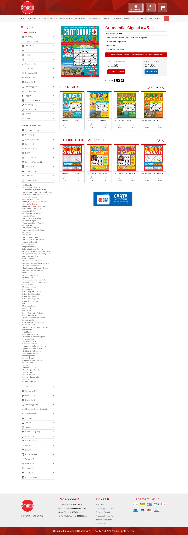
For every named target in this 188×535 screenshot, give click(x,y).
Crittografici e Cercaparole (32, 209)
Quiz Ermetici (27, 329)
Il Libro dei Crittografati (31, 294)
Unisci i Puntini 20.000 (30, 382)
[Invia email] (122, 81)
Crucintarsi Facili (28, 216)
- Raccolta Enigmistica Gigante (33, 336)
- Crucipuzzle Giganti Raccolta (33, 239)
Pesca (28, 445)
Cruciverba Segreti (29, 242)
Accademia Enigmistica (31, 187)
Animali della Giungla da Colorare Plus (37, 194)
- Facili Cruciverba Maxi (31, 265)
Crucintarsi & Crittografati (32, 213)
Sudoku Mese (27, 363)
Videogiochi (31, 477)
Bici (27, 55)
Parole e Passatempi (30, 315)
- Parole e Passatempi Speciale (34, 318)
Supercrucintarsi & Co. (31, 377)
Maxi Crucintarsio (29, 306)
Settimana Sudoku (29, 344)
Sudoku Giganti (28, 358)
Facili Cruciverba (28, 258)
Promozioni (80, 18)
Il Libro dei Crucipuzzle (31, 299)
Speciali (128, 18)
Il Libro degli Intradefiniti (31, 292)
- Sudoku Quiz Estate (30, 367)
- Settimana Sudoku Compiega (34, 346)
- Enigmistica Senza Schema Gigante (36, 251)
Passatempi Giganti (29, 320)
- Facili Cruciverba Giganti (32, 261)
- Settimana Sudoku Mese (32, 351)
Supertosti (26, 379)
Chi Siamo (32, 18)
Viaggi (29, 472)
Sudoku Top (27, 372)
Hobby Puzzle (27, 284)
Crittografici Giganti (29, 204)
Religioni (29, 459)
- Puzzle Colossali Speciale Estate (35, 327)
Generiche (30, 82)
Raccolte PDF (31, 109)
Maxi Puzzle (27, 308)
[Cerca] (166, 18)
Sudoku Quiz (27, 365)
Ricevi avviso (117, 72)
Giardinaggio (31, 86)
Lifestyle (29, 427)
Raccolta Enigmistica (30, 334)
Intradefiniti (26, 303)
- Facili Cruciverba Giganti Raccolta (35, 263)
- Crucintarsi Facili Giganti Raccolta (35, 218)
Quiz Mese (26, 332)
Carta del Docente (103, 512)
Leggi (28, 95)
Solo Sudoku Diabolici (30, 353)
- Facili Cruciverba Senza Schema (35, 268)
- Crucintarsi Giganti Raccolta (33, 223)
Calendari (93, 18)
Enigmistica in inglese (30, 256)
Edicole (154, 18)
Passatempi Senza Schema (33, 322)
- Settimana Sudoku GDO (32, 348)
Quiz (28, 450)
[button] (162, 9)
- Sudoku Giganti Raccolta (32, 360)
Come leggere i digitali (105, 508)
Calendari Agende (33, 162)
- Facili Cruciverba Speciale (32, 270)
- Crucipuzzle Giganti (30, 237)
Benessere (30, 50)
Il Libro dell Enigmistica (31, 301)
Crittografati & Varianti (31, 199)
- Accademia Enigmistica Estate (34, 190)
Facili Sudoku (27, 273)
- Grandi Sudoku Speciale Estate (34, 280)
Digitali (115, 18)
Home (23, 18)
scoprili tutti (156, 87)
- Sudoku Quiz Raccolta (31, 370)
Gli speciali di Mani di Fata (36, 409)
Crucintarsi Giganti (29, 220)
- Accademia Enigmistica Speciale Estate (37, 192)
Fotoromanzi (31, 395)
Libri (105, 18)
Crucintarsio (27, 225)
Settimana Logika (29, 341)
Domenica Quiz (28, 244)
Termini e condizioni (104, 520)
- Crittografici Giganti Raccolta (33, 206)
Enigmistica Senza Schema (32, 249)
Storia (28, 118)
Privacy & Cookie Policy (105, 516)
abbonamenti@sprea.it (76, 508)
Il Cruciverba (27, 289)
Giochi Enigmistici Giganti (31, 275)
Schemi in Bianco (28, 339)
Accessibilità (101, 523)
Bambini (29, 46)
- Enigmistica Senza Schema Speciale (36, 254)
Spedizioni (100, 504)
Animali (29, 36)
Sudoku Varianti (28, 374)
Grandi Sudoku (28, 277)
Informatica (30, 91)
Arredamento (31, 41)
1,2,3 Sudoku (27, 185)
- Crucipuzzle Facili (29, 235)
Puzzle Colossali (28, 325)
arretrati (119, 33)
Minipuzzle (26, 310)
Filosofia (29, 386)
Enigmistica (121, 41)
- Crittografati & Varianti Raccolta (34, 201)
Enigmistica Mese (29, 246)
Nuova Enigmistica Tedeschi (33, 313)
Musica (29, 105)
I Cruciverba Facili (29, 287)
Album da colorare (33, 130)
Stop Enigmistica (28, 355)
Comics (29, 59)
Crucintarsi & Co (28, 211)
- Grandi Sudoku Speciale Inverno (35, 282)
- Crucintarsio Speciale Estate (33, 230)
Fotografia (30, 77)
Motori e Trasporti (33, 100)
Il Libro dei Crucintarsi (30, 296)
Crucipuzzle (26, 232)
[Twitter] (118, 81)
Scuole (140, 18)
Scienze (29, 114)
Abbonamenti (48, 18)
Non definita (31, 441)
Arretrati (65, 18)
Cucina (28, 68)
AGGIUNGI (152, 72)
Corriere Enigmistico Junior (32, 197)
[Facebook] (115, 81)
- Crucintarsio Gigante (30, 227)
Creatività (30, 64)
